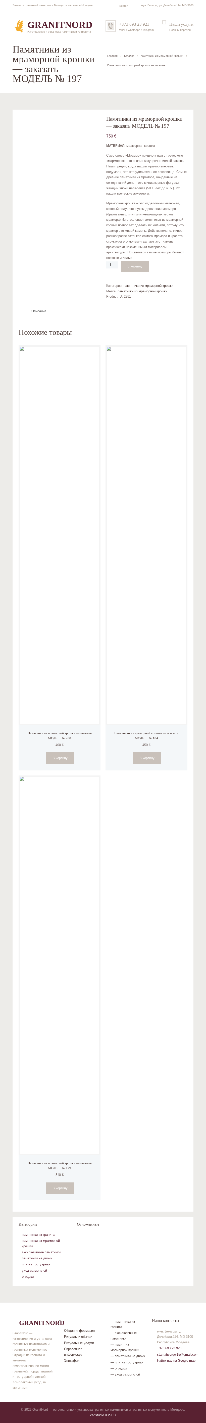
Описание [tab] (38, 311)
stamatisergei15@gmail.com (177, 1354)
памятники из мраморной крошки (162, 55)
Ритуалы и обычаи (78, 1337)
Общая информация (79, 1331)
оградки (28, 1276)
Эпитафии (71, 1360)
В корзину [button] (60, 758)
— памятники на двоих (128, 1356)
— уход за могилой (125, 1374)
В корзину (134, 266)
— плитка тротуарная (127, 1362)
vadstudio (97, 1415)
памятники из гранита (38, 1234)
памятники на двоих (37, 1258)
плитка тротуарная (36, 1264)
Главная (112, 55)
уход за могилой (34, 1270)
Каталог (129, 55)
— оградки (119, 1368)
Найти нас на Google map (176, 1360)
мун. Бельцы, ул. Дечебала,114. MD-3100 (167, 5)
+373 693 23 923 (134, 24)
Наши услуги (181, 24)
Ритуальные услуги (79, 1343)
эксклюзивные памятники (41, 1252)
